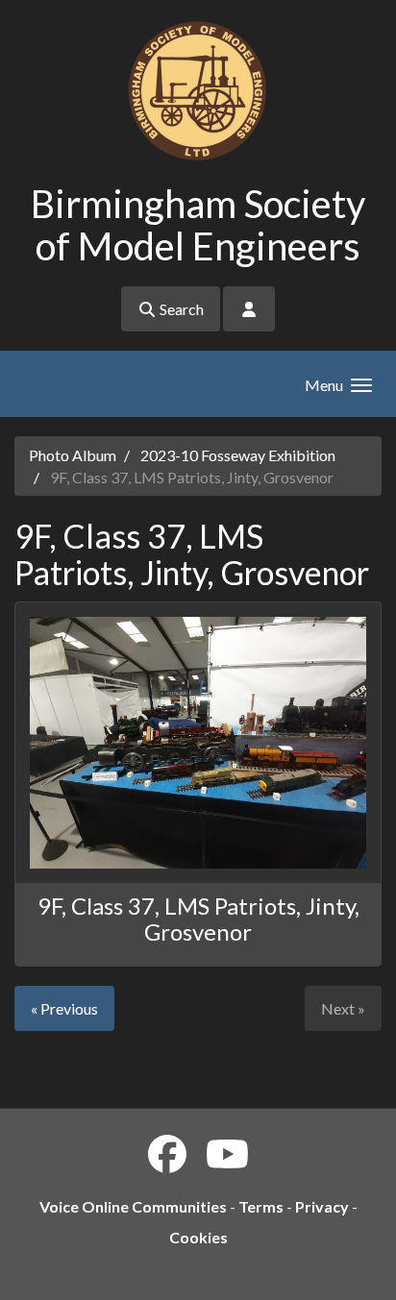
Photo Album (72, 455)
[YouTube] (227, 1154)
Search (180, 309)
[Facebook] (167, 1154)
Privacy (322, 1206)
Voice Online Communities (133, 1206)
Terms (261, 1206)
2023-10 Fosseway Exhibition (237, 455)
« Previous (64, 1008)
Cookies (198, 1237)
